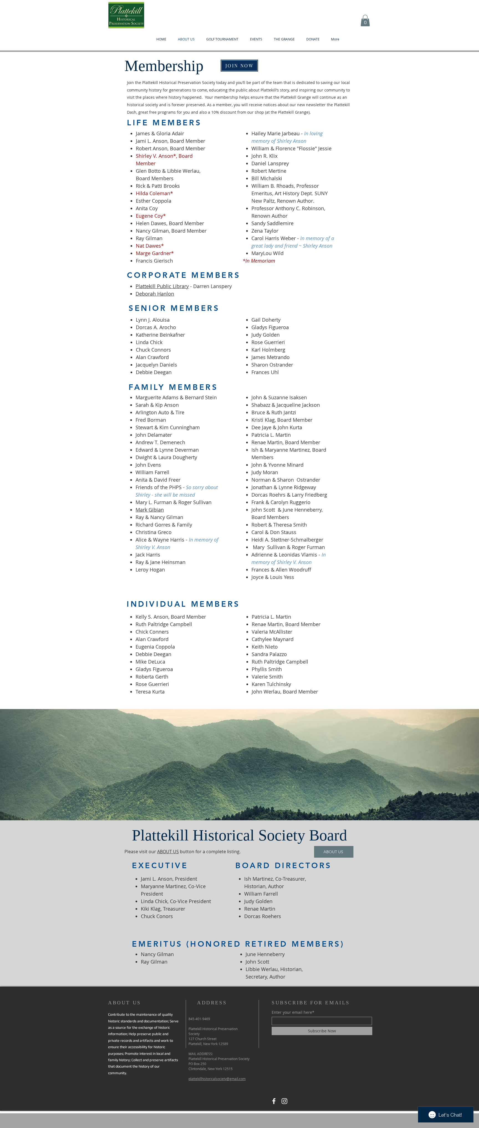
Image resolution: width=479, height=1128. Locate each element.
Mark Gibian (150, 509)
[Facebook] (274, 1101)
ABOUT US (168, 851)
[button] (365, 20)
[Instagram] (284, 1101)
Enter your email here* (293, 1012)
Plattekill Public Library (162, 286)
